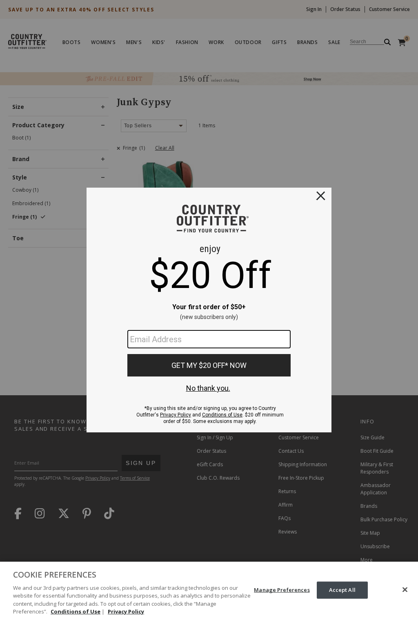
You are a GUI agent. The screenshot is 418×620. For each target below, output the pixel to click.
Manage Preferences (281, 589)
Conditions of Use (75, 611)
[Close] (405, 590)
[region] (209, 591)
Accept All (342, 589)
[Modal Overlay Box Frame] (209, 310)
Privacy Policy (126, 611)
